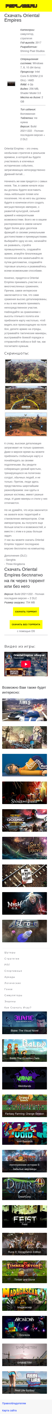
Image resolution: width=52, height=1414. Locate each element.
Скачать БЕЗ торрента (26, 624)
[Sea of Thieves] (24, 848)
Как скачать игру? (18, 1007)
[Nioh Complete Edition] (24, 903)
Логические (12, 983)
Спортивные (13, 971)
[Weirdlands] (24, 1078)
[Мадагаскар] (24, 1299)
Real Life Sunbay (25, 1390)
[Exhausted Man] (24, 765)
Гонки (8, 989)
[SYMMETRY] (24, 1355)
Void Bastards (25, 1141)
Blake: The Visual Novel (24, 1030)
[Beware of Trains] (24, 875)
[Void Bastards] (24, 1133)
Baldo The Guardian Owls (24, 1058)
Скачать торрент (26, 612)
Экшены (10, 1001)
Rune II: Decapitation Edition (24, 1252)
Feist (24, 1224)
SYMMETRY (24, 1362)
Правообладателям (14, 1403)
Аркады (9, 977)
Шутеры (10, 952)
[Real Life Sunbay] (24, 1382)
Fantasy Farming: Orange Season (24, 1113)
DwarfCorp (24, 1196)
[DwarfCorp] (24, 1189)
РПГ (7, 965)
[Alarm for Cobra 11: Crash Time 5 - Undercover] (24, 710)
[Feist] (24, 1216)
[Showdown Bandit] (24, 793)
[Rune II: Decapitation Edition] (24, 1244)
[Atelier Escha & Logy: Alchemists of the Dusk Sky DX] (24, 737)
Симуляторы (13, 995)
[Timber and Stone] (24, 1271)
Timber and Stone (24, 1279)
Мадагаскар (24, 1307)
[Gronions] (24, 1327)
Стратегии (11, 958)
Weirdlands (24, 1086)
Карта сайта (9, 1410)
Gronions (24, 1335)
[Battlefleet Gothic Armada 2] (24, 820)
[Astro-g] (24, 931)
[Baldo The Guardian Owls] (24, 1050)
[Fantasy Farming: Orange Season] (24, 1106)
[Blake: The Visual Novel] (24, 1022)
